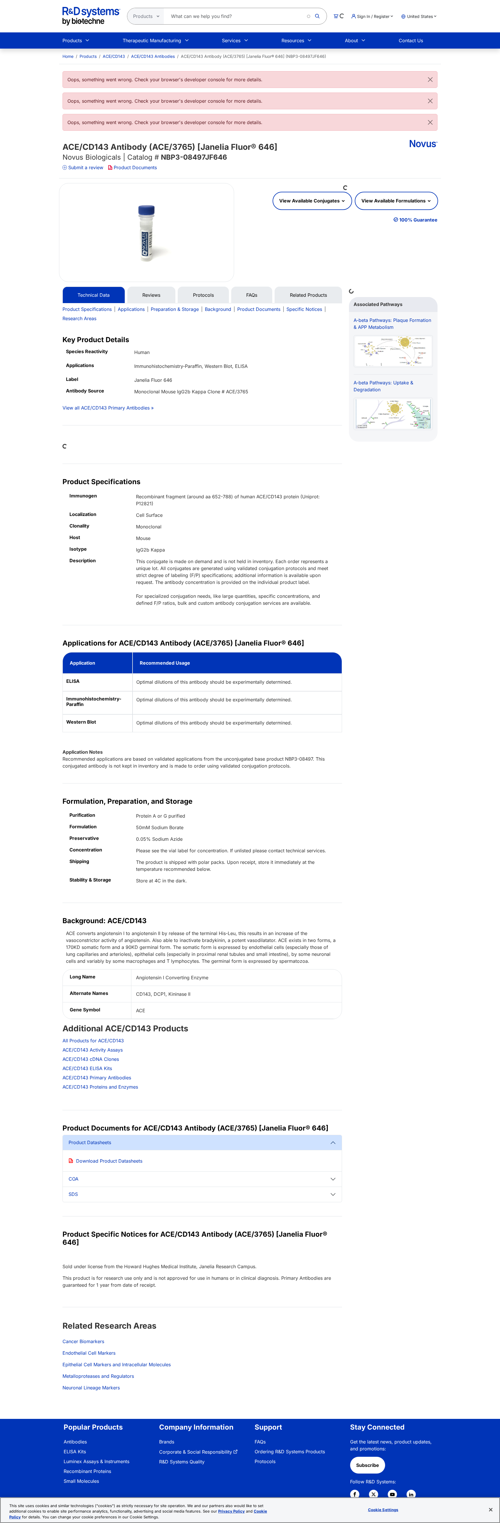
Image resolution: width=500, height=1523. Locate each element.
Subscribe (367, 1465)
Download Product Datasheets (109, 1161)
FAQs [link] (260, 1442)
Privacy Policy (231, 1511)
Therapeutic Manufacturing (152, 40)
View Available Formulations (394, 201)
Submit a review (85, 167)
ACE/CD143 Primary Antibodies (96, 1078)
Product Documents (135, 167)
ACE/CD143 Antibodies (153, 56)
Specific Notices (304, 309)
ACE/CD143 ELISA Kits (87, 1068)
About (351, 40)
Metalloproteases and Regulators (98, 1376)
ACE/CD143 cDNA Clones (90, 1059)
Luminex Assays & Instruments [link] (96, 1461)
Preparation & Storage (175, 309)
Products (72, 40)
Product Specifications (87, 309)
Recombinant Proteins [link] (87, 1471)
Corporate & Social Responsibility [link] (195, 1452)
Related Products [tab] (308, 295)
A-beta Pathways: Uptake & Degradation (383, 386)
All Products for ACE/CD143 (93, 1040)
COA (73, 1179)
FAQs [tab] (251, 295)
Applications (131, 309)
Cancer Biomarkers (83, 1341)
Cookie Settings (383, 1509)
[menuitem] (67, 56)
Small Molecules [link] (81, 1481)
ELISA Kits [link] (75, 1451)
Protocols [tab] (203, 295)
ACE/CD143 (114, 56)
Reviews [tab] (151, 295)
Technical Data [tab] (94, 295)
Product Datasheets (90, 1142)
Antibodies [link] (75, 1442)
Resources (293, 40)
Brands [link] (166, 1442)
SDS (73, 1194)
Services (231, 40)
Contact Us (411, 40)
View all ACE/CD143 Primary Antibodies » (108, 408)
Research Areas (79, 318)
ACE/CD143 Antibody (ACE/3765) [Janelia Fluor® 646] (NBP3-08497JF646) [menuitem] (253, 56)
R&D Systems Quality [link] (182, 1462)
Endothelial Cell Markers (88, 1353)
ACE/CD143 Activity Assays (92, 1050)
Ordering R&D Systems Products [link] (290, 1451)
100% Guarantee (418, 220)
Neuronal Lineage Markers (91, 1388)
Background (218, 309)
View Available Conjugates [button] (310, 201)
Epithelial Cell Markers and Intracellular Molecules (116, 1364)
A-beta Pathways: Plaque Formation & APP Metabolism (392, 323)
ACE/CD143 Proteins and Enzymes (100, 1087)
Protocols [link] (265, 1461)
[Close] (430, 79)
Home (67, 56)
